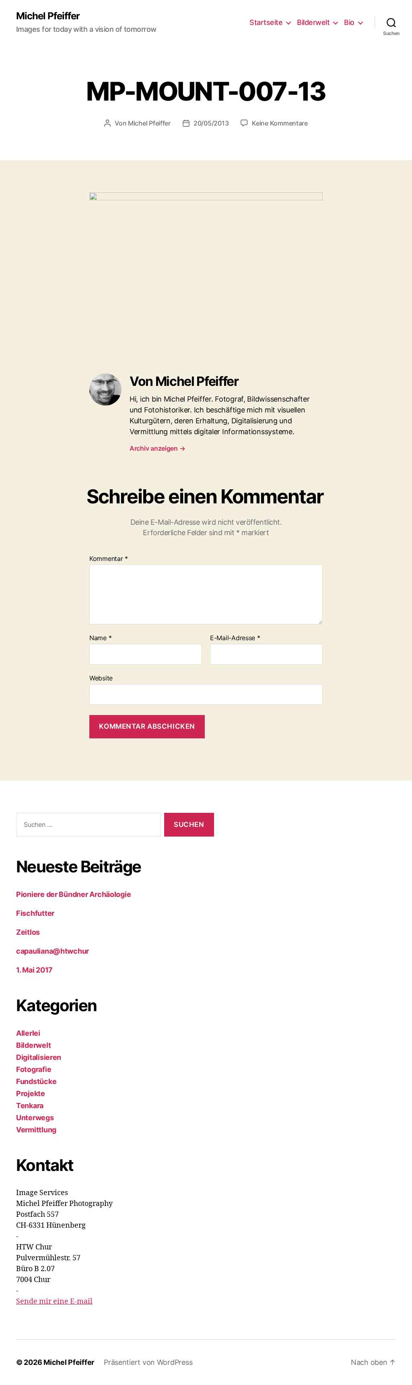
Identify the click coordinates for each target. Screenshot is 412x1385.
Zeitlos (28, 932)
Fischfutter (35, 913)
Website (101, 678)
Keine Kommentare (280, 123)
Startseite (265, 22)
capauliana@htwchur (52, 951)
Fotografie (33, 1069)
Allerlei (28, 1033)
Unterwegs (35, 1117)
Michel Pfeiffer (48, 16)
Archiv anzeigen (157, 448)
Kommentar (108, 559)
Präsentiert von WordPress (148, 1362)
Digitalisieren (38, 1057)
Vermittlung (36, 1129)
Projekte (30, 1093)
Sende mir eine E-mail (54, 1301)
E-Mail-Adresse (235, 638)
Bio (349, 22)
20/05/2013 (211, 123)
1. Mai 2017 (34, 970)
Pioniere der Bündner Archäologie (73, 894)
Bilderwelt (313, 22)
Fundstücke (36, 1081)
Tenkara (29, 1105)
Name (100, 638)
